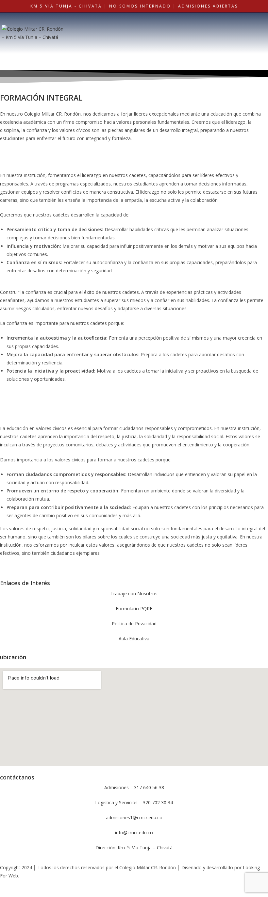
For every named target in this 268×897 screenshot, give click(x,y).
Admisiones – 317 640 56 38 (134, 787)
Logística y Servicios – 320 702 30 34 (134, 802)
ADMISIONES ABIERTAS (208, 6)
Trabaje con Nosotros (134, 593)
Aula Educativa (134, 638)
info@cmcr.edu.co (134, 832)
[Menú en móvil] (229, 24)
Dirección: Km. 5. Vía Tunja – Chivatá (134, 847)
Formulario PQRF (134, 608)
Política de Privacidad (134, 623)
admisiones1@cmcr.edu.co (134, 817)
